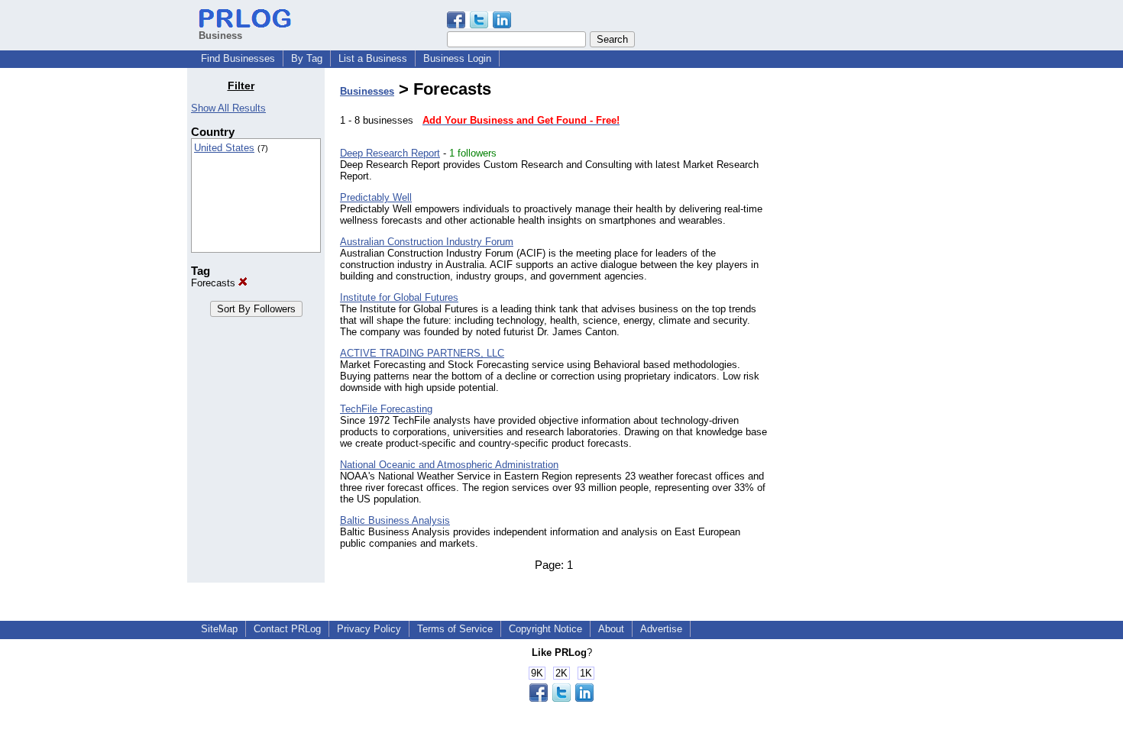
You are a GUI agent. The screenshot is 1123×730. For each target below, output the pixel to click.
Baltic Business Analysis (395, 520)
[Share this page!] (479, 25)
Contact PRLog (287, 629)
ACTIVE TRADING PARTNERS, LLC (422, 353)
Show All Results (228, 108)
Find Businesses (238, 58)
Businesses (367, 91)
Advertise (661, 629)
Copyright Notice (545, 629)
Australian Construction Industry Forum (426, 241)
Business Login (457, 58)
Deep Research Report (390, 153)
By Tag (306, 58)
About (611, 629)
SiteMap (219, 629)
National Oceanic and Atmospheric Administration (449, 464)
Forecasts (214, 283)
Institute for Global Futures (399, 297)
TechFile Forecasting (386, 409)
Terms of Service (455, 629)
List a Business (372, 58)
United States (224, 147)
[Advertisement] (858, 308)
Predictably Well (376, 197)
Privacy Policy (369, 629)
